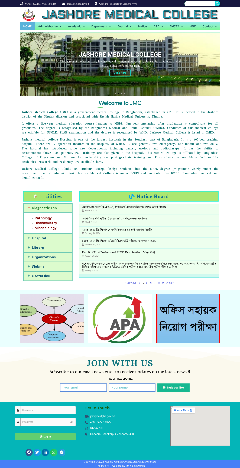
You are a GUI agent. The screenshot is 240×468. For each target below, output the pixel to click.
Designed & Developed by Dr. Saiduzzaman (120, 465)
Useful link (41, 276)
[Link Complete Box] (149, 209)
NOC (193, 26)
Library (38, 247)
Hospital (39, 238)
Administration (48, 26)
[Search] (217, 3)
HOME (27, 26)
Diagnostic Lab (44, 208)
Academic (74, 26)
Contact (208, 26)
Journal (123, 26)
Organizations (44, 257)
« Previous (130, 282)
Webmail (39, 266)
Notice (142, 26)
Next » (170, 282)
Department (99, 26)
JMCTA (174, 26)
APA (157, 26)
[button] (24, 64)
